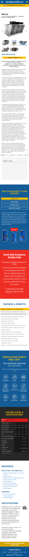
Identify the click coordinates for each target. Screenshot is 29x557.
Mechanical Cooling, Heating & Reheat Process (14, 478)
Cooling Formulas (7, 476)
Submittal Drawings (8, 497)
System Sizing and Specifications (11, 485)
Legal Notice (20, 552)
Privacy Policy (16, 552)
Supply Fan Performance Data (10, 486)
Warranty (25, 552)
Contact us (20, 57)
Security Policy (10, 552)
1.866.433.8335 (14, 545)
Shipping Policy (5, 552)
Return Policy (15, 553)
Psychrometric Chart (8, 481)
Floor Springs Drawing (8, 496)
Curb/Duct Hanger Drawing (9, 494)
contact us (11, 64)
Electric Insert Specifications (10, 483)
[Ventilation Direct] (14, 2)
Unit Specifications (8, 488)
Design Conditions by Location (10, 479)
